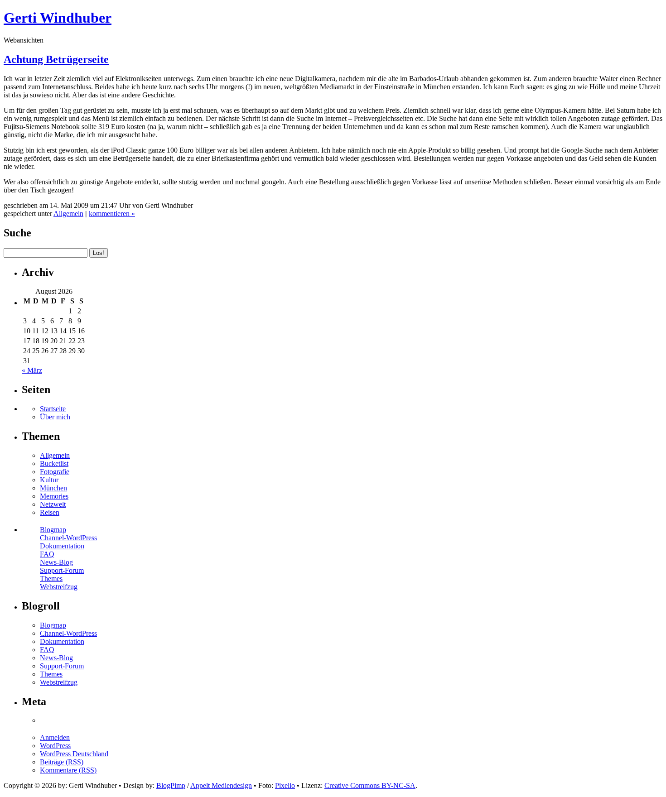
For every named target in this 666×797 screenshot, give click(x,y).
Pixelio (285, 785)
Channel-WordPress (68, 538)
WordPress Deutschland (74, 754)
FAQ (47, 554)
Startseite (53, 409)
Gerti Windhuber (57, 18)
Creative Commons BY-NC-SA (369, 785)
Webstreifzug (58, 587)
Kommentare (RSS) (68, 770)
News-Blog (56, 562)
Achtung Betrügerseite (56, 59)
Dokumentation (62, 546)
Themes (51, 578)
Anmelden (55, 737)
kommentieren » (112, 213)
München (53, 488)
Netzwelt (53, 504)
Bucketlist (54, 463)
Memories (54, 496)
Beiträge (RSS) (61, 762)
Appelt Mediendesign (221, 785)
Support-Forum (62, 570)
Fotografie (54, 471)
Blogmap (53, 529)
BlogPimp (170, 785)
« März (32, 370)
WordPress (55, 745)
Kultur (49, 480)
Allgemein (68, 213)
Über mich (55, 417)
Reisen (49, 512)
